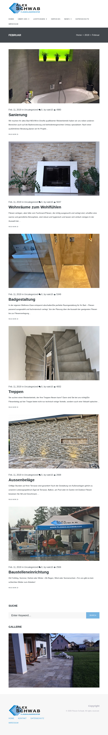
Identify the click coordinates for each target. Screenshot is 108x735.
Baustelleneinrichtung (29, 572)
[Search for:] (47, 615)
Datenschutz (82, 19)
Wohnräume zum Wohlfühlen (35, 207)
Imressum (13, 24)
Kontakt (22, 718)
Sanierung (18, 115)
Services (55, 19)
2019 (87, 35)
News (67, 19)
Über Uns (23, 19)
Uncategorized (31, 110)
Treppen (16, 392)
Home (11, 19)
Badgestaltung (22, 299)
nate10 (49, 110)
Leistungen (39, 19)
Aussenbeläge (22, 480)
